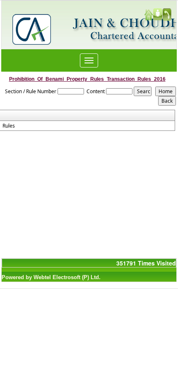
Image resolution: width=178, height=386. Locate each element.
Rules (8, 126)
